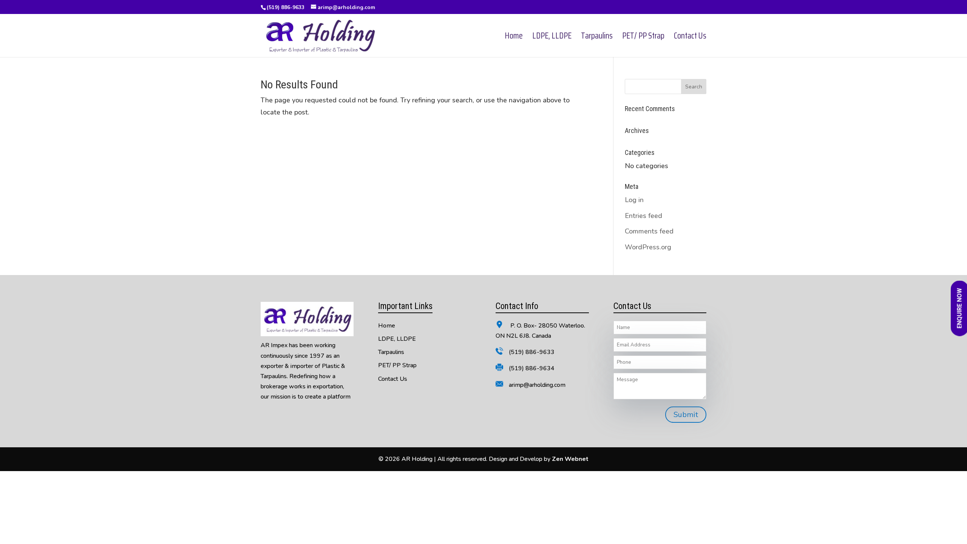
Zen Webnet (570, 459)
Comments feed (649, 231)
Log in (634, 199)
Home (514, 37)
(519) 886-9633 (285, 7)
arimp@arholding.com (537, 385)
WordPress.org (648, 247)
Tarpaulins (597, 37)
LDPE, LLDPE (552, 37)
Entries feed (643, 215)
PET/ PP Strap (643, 37)
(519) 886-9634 (532, 368)
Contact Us (690, 37)
